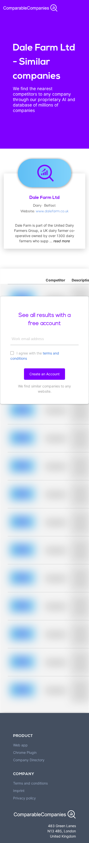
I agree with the (34, 355)
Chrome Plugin (25, 752)
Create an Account (44, 374)
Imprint (18, 791)
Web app (20, 745)
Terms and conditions (30, 783)
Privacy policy (24, 798)
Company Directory (28, 760)
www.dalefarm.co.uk (52, 211)
